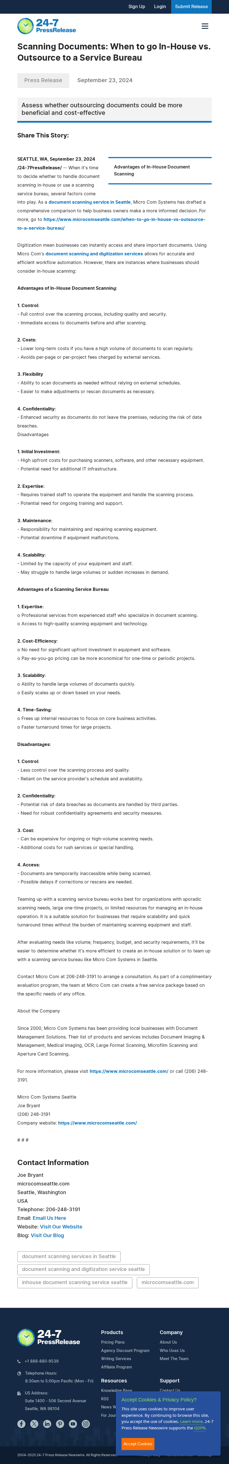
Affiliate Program (116, 1367)
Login (160, 6)
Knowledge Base (116, 1391)
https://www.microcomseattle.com (128, 1071)
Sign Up (136, 6)
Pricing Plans (113, 1342)
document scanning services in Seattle (69, 1256)
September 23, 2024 (105, 80)
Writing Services (116, 1359)
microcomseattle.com (168, 1282)
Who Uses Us (172, 1351)
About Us (168, 1342)
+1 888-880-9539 (42, 1361)
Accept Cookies (137, 1443)
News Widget (113, 1407)
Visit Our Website (61, 1227)
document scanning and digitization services (94, 254)
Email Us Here (49, 1218)
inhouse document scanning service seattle (75, 1282)
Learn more (191, 1421)
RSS (105, 1399)
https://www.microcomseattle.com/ (97, 1123)
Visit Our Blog (47, 1235)
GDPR (199, 1427)
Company (171, 1332)
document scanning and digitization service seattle (83, 1269)
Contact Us (170, 1391)
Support (170, 1381)
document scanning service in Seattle (90, 202)
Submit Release (191, 6)
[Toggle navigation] (205, 26)
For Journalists (114, 1416)
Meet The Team (174, 1359)
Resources (114, 1381)
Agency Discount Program (125, 1351)
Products (112, 1332)
